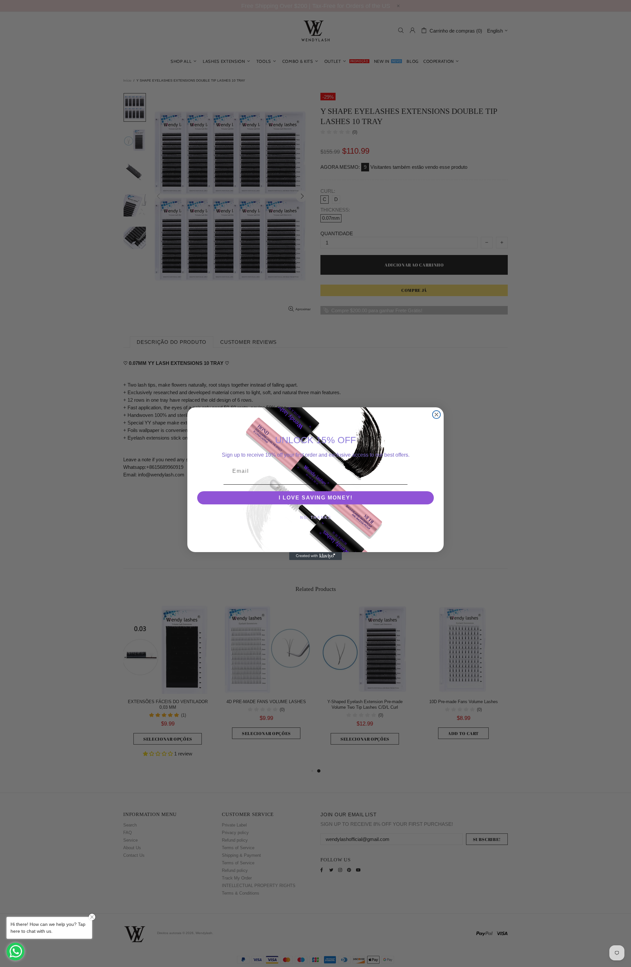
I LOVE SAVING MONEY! (316, 497)
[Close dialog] (436, 415)
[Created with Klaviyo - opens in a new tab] (315, 556)
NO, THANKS (315, 517)
